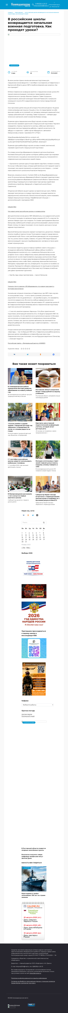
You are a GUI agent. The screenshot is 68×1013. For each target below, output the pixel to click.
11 (29, 535)
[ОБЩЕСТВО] (34, 890)
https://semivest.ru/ (35, 973)
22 (44, 537)
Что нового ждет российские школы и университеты (26, 211)
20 (37, 537)
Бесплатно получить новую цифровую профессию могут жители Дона (32, 856)
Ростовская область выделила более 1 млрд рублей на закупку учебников (48, 391)
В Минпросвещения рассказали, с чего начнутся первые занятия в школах (20, 496)
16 (22, 537)
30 (22, 541)
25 (29, 539)
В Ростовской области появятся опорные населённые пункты (34, 849)
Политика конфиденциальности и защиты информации (29, 978)
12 (33, 535)
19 (33, 537)
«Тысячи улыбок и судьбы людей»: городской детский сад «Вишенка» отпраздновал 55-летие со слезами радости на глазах (20, 427)
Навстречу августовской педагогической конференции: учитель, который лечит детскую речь (47, 425)
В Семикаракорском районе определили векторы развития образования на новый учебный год (20, 389)
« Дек (23, 547)
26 (33, 539)
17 (26, 537)
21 (40, 537)
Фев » (28, 547)
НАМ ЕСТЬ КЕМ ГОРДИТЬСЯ (32, 862)
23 (22, 539)
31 (26, 541)
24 (26, 539)
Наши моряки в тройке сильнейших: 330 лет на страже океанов (33, 895)
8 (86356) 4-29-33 (41, 3)
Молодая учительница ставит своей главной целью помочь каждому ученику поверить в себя (47, 463)
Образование (14, 65)
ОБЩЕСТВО (12, 207)
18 (29, 537)
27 (37, 539)
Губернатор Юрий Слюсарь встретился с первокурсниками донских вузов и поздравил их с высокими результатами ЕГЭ (48, 497)
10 (26, 535)
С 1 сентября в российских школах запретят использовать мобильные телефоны (20, 461)
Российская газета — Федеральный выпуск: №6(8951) (26, 343)
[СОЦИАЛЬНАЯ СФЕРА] (34, 845)
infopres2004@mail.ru (41, 5)
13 (36, 535)
